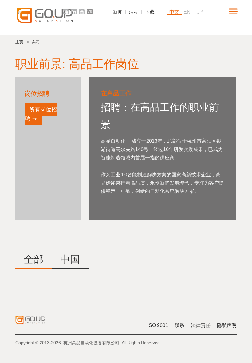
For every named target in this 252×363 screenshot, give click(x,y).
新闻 (118, 11)
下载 (150, 11)
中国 (70, 259)
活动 (134, 11)
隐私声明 (227, 325)
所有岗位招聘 (41, 114)
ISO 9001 (158, 325)
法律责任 (201, 325)
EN (187, 11)
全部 (33, 259)
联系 (179, 325)
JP (200, 11)
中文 (174, 11)
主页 (19, 42)
